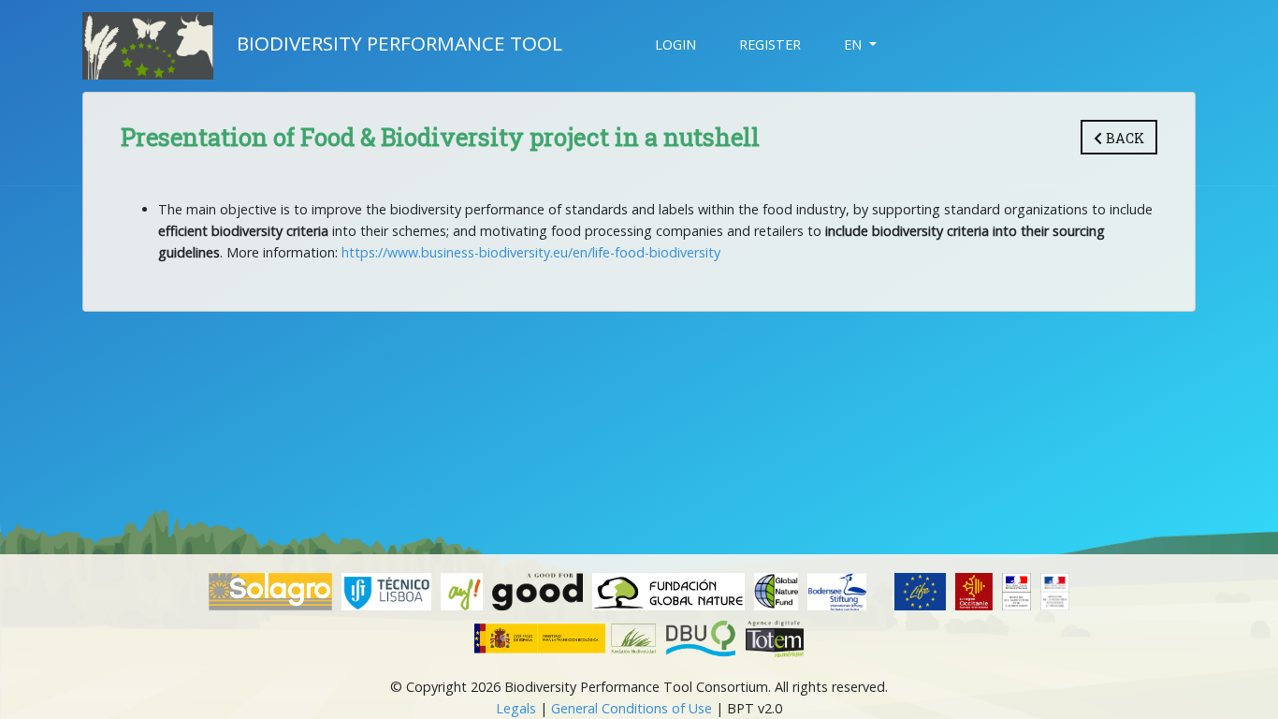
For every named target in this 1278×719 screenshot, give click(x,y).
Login (675, 44)
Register (770, 44)
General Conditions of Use (631, 708)
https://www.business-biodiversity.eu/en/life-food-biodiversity (530, 252)
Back (1123, 138)
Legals (516, 708)
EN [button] (854, 44)
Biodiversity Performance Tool (399, 43)
